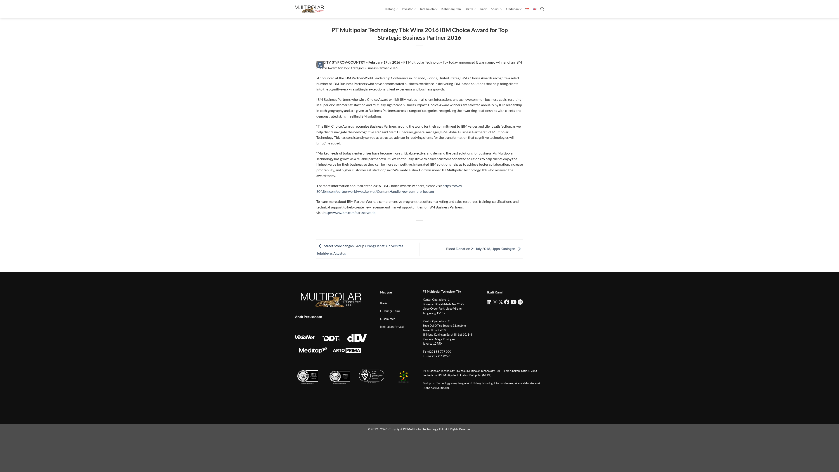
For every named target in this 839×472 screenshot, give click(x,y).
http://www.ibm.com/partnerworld (349, 212)
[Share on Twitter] (411, 227)
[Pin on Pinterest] (427, 227)
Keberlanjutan (451, 9)
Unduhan (512, 9)
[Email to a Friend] (419, 227)
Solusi (495, 9)
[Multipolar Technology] (309, 9)
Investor (407, 9)
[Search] (542, 9)
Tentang (389, 9)
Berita (469, 9)
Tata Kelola (427, 9)
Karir (483, 9)
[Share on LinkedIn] (435, 227)
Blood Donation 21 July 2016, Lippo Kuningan (481, 248)
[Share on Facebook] (403, 227)
